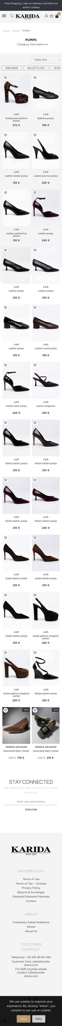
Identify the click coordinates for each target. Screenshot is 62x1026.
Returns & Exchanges (31, 892)
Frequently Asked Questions (31, 922)
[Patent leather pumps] (16, 438)
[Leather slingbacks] (46, 380)
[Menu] (4, 16)
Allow (23, 1018)
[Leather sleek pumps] (16, 380)
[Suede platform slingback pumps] (46, 610)
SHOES (16, 31)
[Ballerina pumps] (46, 93)
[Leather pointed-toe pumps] (16, 208)
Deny (39, 1018)
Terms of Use (31, 879)
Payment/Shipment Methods (31, 896)
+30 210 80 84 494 (38, 957)
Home (6, 31)
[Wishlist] (5, 77)
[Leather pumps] (46, 208)
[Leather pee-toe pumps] (46, 150)
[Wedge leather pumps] (46, 668)
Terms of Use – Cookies (31, 883)
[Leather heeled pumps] (16, 150)
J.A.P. (16, 114)
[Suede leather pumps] (16, 553)
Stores (31, 926)
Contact (31, 901)
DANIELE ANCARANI (16, 747)
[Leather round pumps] (46, 322)
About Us (31, 931)
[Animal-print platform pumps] (16, 93)
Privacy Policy (31, 887)
